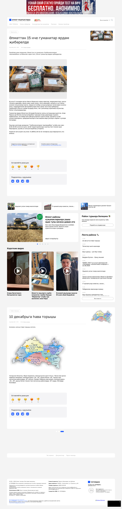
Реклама (53, 24)
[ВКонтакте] (12, 181)
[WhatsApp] (27, 181)
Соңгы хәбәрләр (25, 24)
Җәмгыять (14, 32)
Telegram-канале (17, 145)
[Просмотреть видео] (18, 271)
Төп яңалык (50, 455)
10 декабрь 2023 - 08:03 (14, 47)
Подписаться (113, 504)
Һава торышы (15, 311)
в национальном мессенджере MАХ (51, 145)
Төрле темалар (70, 455)
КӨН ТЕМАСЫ (13, 24)
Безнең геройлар (64, 24)
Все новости (97, 298)
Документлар (60, 455)
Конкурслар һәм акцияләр (40, 24)
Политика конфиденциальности (17, 502)
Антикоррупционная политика (16, 499)
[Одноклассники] (17, 181)
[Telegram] (22, 181)
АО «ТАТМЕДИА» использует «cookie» (18, 500)
